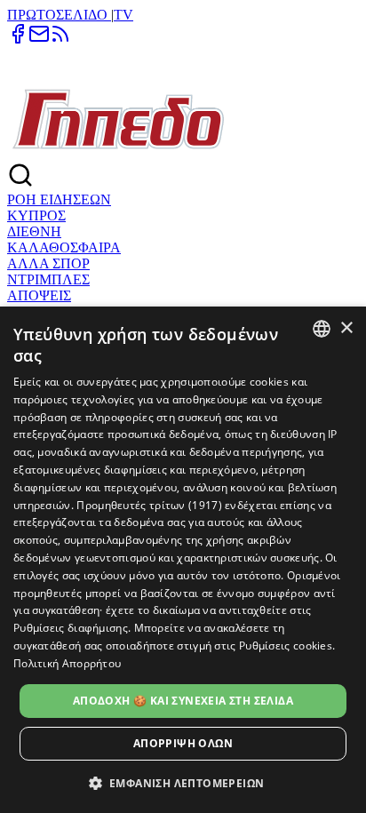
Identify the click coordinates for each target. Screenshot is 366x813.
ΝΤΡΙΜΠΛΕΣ (48, 279)
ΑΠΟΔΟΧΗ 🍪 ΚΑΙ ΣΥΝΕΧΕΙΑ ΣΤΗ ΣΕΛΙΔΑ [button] (183, 700)
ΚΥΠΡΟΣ (36, 215)
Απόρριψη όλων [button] (183, 743)
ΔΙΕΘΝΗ (34, 231)
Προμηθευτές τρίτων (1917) (149, 505)
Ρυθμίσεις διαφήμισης (70, 627)
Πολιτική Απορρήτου (67, 663)
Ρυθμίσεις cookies (285, 645)
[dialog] (183, 560)
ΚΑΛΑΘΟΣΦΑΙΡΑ (64, 247)
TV (123, 14)
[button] (183, 782)
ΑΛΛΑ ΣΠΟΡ (48, 263)
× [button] (346, 328)
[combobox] (321, 329)
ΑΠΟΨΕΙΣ (39, 295)
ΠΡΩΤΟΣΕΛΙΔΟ (59, 14)
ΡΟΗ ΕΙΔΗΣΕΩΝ (59, 199)
